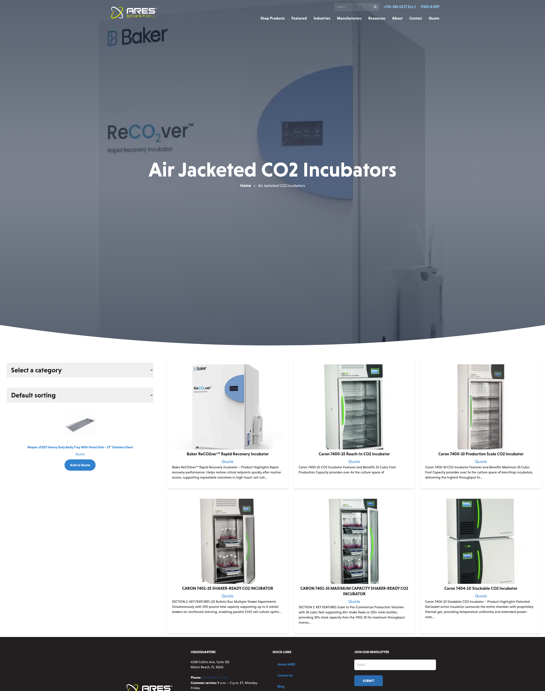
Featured (299, 18)
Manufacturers (349, 18)
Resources (376, 18)
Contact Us (285, 675)
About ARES (286, 664)
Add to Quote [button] (354, 485)
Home (245, 185)
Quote (434, 18)
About (397, 18)
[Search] (375, 7)
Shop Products (273, 18)
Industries (322, 18)
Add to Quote (80, 465)
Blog (281, 686)
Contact (415, 18)
